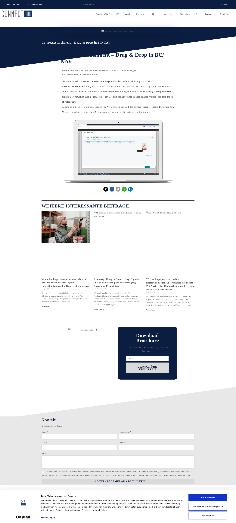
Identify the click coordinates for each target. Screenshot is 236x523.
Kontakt (208, 14)
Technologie (185, 14)
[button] (105, 189)
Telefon (122, 443)
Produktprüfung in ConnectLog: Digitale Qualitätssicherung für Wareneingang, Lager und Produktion (116, 282)
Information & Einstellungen (206, 506)
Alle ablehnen (207, 515)
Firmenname (124, 432)
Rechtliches (224, 14)
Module (128, 14)
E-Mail (45, 443)
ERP (154, 14)
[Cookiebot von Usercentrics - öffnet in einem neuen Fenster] (23, 518)
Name (44, 432)
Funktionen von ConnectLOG (107, 14)
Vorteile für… (169, 14)
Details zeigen (48, 517)
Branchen (140, 14)
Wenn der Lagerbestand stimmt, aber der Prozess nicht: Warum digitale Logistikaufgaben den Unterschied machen (65, 282)
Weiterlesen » (46, 306)
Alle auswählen (207, 497)
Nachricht (46, 453)
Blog (198, 14)
